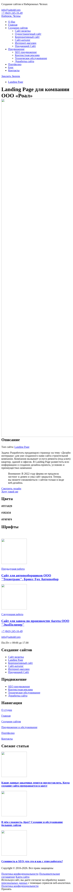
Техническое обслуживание (31, 58)
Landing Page (15, 81)
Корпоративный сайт (27, 37)
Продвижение (16, 49)
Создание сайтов (18, 27)
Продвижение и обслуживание (19, 727)
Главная (12, 24)
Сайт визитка (23, 30)
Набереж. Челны (11, 16)
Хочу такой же (9, 491)
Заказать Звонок (10, 76)
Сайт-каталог (22, 40)
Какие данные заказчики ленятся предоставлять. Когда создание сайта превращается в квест (35, 784)
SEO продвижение (26, 52)
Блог (11, 67)
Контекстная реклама (27, 55)
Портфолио (14, 64)
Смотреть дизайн (11, 488)
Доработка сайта (24, 61)
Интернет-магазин (25, 43)
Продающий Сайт (25, 46)
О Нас (11, 21)
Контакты (14, 70)
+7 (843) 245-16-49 (12, 12)
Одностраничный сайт (28, 33)
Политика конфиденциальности (20, 873)
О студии (6, 710)
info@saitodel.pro (11, 9)
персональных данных (14, 883)
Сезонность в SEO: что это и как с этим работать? (32, 861)
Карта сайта (22, 876)
